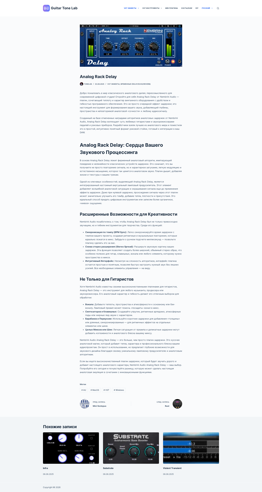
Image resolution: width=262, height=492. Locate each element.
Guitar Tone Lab (64, 8)
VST (106, 390)
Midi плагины (171, 8)
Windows (119, 390)
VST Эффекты (130, 8)
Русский (206, 8)
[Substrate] (131, 448)
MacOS (95, 390)
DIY (197, 8)
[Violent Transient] (191, 448)
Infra (45, 468)
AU (83, 390)
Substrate (108, 468)
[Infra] (71, 448)
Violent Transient (172, 468)
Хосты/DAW (186, 8)
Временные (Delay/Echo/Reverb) (136, 84)
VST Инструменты (150, 8)
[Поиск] (218, 8)
